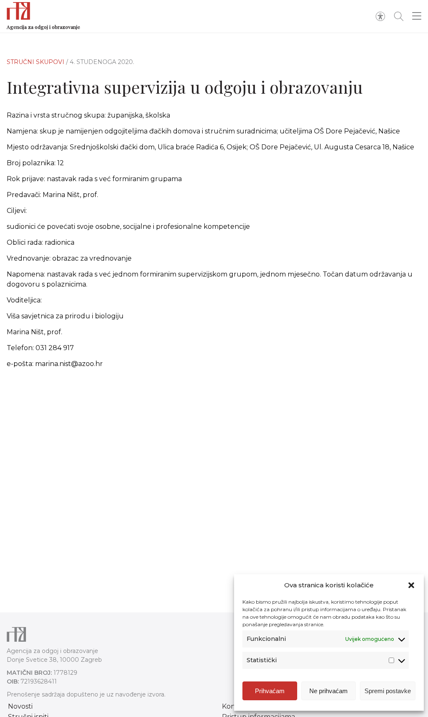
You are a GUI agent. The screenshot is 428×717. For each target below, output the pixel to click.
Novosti (20, 706)
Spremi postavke (387, 690)
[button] (411, 585)
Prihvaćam (270, 690)
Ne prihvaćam (328, 690)
